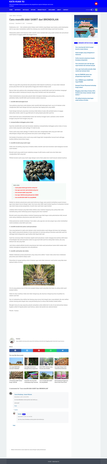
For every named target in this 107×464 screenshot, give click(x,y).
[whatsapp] (51, 350)
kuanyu (20, 414)
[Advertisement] (39, 71)
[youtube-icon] (96, 3)
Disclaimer (52, 9)
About (59, 9)
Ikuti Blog (26, 9)
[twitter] (27, 350)
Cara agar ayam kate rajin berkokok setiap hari (26, 190)
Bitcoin (33, 9)
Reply (15, 405)
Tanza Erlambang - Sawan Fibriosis (23, 394)
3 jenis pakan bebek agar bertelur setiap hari (26, 187)
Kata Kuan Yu (16, 1)
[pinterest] (39, 350)
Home (10, 9)
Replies (16, 409)
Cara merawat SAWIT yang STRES (23, 192)
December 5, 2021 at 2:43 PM (25, 416)
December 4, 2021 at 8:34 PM (21, 397)
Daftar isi (17, 9)
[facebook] (15, 350)
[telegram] (63, 350)
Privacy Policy (42, 9)
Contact (65, 9)
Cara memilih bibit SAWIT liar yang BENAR (25, 197)
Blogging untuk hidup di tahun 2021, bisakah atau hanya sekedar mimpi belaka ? (85, 92)
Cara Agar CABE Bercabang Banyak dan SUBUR (26, 195)
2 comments (29, 23)
